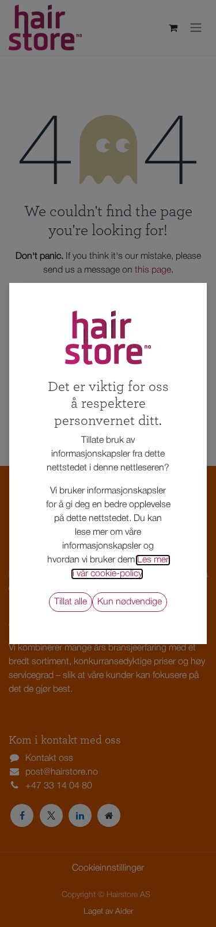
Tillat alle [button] (70, 602)
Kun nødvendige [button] (129, 602)
